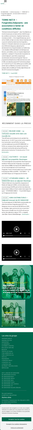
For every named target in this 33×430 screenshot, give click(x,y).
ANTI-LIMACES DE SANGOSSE (10, 373)
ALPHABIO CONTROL (8, 345)
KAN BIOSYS (5, 358)
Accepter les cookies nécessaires (16, 424)
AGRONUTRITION (7, 340)
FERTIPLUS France (7, 351)
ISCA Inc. (4, 356)
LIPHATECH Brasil (7, 360)
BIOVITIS (4, 349)
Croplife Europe (6, 404)
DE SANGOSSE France (8, 382)
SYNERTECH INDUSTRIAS (9, 395)
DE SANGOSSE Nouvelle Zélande (11, 387)
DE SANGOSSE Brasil (8, 376)
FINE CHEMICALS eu (8, 355)
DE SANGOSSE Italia (7, 380)
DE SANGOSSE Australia (9, 374)
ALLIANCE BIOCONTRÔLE (9, 402)
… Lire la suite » (25, 214)
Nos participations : (7, 393)
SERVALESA (5, 367)
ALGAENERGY (6, 344)
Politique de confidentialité (17, 427)
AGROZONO (5, 342)
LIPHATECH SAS (6, 364)
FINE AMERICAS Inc (7, 353)
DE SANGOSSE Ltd (7, 385)
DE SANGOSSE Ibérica (8, 378)
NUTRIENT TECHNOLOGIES (10, 366)
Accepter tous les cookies (16, 419)
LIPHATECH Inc (6, 362)
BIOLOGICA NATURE (8, 347)
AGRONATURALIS (7, 338)
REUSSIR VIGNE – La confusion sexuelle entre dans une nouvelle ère (14, 133)
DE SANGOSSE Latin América (10, 383)
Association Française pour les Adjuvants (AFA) (16, 400)
